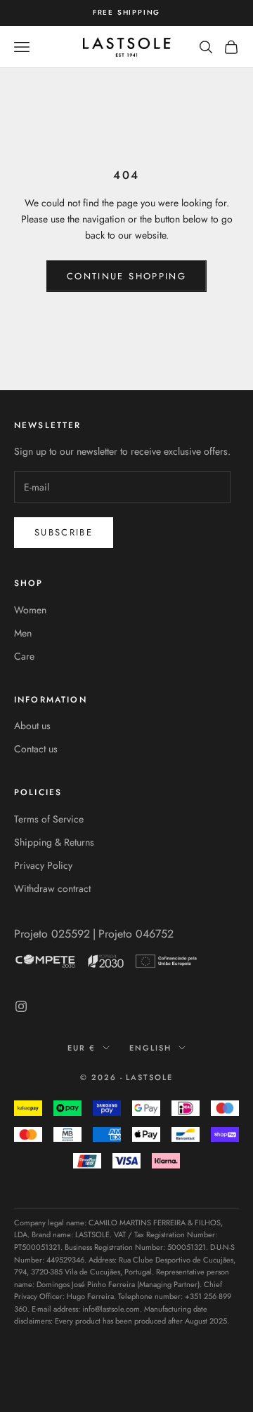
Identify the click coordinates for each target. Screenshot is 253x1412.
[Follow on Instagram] (21, 1006)
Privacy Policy (43, 865)
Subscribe (63, 532)
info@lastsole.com (111, 1308)
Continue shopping (126, 276)
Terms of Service (49, 819)
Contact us (36, 749)
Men (23, 633)
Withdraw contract (52, 888)
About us (32, 726)
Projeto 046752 (136, 934)
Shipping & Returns (54, 842)
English (150, 1047)
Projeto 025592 (52, 934)
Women (30, 610)
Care (24, 656)
